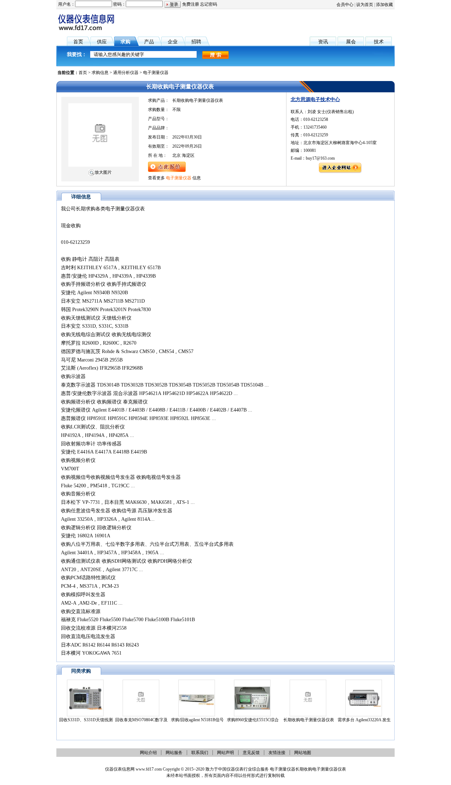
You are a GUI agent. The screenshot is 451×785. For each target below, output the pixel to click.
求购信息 (100, 72)
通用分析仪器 (125, 72)
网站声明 (225, 752)
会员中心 (344, 4)
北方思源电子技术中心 (315, 99)
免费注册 (190, 4)
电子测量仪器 (155, 72)
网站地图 (302, 752)
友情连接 (276, 752)
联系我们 (199, 752)
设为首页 (364, 4)
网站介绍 (148, 752)
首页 (83, 72)
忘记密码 (208, 4)
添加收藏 (384, 4)
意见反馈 (251, 752)
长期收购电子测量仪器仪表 (308, 719)
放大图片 (103, 172)
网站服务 (174, 752)
